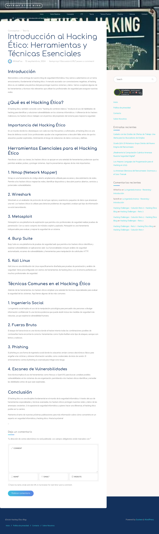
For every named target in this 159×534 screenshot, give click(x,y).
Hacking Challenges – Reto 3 (131, 211)
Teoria (26, 31)
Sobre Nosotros (120, 119)
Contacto (117, 113)
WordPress (149, 519)
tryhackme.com (125, 94)
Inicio (115, 102)
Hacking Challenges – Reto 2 (131, 220)
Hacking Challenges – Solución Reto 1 (128, 229)
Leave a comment (85, 61)
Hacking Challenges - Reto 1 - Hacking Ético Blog (133, 226)
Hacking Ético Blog (24, 5)
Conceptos (13, 31)
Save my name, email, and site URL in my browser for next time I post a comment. (41, 485)
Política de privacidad (121, 107)
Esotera (138, 519)
